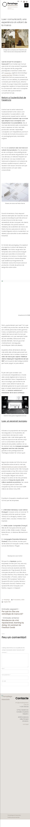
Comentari (4, 652)
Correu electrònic (6, 674)
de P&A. (7, 75)
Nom (3, 668)
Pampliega (7, 599)
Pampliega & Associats (14, 815)
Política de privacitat (13, 817)
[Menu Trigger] (26, 5)
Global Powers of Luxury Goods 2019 (14, 467)
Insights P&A (7, 602)
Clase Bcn (7, 73)
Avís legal (25, 724)
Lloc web (4, 681)
